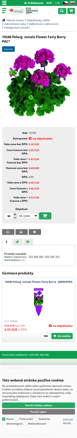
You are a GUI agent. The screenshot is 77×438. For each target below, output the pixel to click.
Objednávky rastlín (38, 20)
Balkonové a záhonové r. (44, 24)
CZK (57, 3)
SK (71, 3)
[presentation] (6, 242)
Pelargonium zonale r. (17, 27)
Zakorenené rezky (15, 24)
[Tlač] (21, 232)
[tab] (7, 242)
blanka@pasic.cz (14, 260)
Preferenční (26, 419)
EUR (49, 3)
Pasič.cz (16, 11)
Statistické (44, 419)
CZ (64, 3)
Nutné (10, 419)
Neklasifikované (37, 423)
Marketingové (14, 423)
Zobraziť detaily (68, 421)
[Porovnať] (8, 232)
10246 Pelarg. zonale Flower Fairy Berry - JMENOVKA (38, 282)
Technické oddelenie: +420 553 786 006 (25, 355)
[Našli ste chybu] (35, 232)
